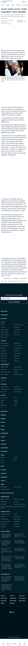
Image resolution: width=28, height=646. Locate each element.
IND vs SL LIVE (4, 337)
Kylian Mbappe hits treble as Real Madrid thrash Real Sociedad (19, 541)
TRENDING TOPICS (5, 511)
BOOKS (2, 466)
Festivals (16, 400)
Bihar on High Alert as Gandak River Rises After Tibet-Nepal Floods (20, 549)
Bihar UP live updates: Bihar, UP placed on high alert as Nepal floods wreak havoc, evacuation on (6, 579)
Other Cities (16, 360)
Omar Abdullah (16, 278)
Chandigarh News (11, 281)
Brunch (15, 397)
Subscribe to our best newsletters (14, 295)
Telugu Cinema (17, 519)
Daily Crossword (17, 486)
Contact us (12, 595)
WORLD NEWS (4, 315)
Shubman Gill (17, 327)
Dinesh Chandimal (5, 334)
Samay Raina (3, 504)
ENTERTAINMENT (5, 364)
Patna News (3, 358)
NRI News (3, 526)
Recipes (15, 402)
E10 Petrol (16, 501)
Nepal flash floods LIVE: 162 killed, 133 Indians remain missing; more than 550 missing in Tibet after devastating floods (6, 587)
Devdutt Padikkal (4, 329)
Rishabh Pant (17, 332)
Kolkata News (4, 353)
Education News (17, 391)
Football (16, 457)
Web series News (4, 374)
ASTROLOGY (4, 378)
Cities (6, 281)
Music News (3, 369)
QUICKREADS (4, 477)
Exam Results (4, 391)
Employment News (18, 389)
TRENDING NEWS (5, 496)
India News (18, 5)
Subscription (3, 600)
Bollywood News (4, 367)
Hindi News (16, 524)
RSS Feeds (12, 603)
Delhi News (3, 348)
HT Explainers (17, 526)
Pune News (16, 358)
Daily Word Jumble (5, 489)
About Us (3, 595)
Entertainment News (5, 521)
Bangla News (17, 521)
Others (2, 462)
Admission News (4, 386)
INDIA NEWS (4, 318)
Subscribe (24, 1)
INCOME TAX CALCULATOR (7, 493)
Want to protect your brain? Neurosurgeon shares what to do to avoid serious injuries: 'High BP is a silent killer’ (6, 566)
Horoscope (3, 380)
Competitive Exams (5, 389)
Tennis (15, 460)
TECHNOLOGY (4, 451)
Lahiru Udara (17, 334)
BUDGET (3, 429)
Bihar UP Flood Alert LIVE (19, 506)
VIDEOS (2, 426)
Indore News (3, 350)
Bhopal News (17, 343)
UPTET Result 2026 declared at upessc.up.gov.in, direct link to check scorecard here (6, 551)
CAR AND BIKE (4, 447)
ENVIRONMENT (4, 433)
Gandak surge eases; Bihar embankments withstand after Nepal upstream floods (6, 535)
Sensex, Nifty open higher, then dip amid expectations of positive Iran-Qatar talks (20, 566)
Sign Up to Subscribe (14, 302)
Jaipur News (16, 350)
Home (2, 5)
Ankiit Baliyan (4, 501)
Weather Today (13, 598)
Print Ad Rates (13, 600)
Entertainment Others (19, 374)
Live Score (3, 327)
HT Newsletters (22, 598)
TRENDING (3, 415)
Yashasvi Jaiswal (4, 332)
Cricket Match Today (18, 324)
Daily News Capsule (5, 298)
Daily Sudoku (4, 486)
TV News (16, 372)
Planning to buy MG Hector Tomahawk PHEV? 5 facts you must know (20, 535)
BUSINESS (3, 418)
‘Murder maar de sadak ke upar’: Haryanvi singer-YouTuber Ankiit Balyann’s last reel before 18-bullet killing (6, 558)
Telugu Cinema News (5, 372)
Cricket (12, 5)
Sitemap (2, 603)
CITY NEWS (3, 340)
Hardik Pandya (17, 329)
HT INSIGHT (3, 469)
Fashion (2, 400)
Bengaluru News (4, 343)
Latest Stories (5, 531)
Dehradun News (17, 345)
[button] (2, 2)
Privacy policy (4, 598)
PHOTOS (3, 422)
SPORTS (3, 455)
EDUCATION (4, 384)
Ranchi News (4, 360)
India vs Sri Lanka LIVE (19, 499)
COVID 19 (3, 480)
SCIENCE (3, 436)
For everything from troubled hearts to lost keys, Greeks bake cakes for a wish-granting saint (6, 543)
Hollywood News (18, 367)
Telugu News (3, 524)
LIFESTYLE (3, 395)
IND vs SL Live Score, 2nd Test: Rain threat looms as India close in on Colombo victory (20, 578)
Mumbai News (4, 355)
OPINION (3, 440)
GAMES (2, 484)
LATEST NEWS (4, 311)
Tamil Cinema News (18, 369)
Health (2, 402)
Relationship (3, 405)
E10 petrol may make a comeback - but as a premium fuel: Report (20, 557)
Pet (1, 407)
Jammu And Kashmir (7, 278)
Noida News (16, 355)
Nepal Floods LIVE (5, 499)
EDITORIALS (3, 444)
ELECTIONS (3, 473)
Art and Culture (4, 397)
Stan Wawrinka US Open (19, 504)
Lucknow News (17, 353)
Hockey (2, 460)
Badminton (3, 457)
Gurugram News (17, 348)
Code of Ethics (22, 600)
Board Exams (17, 386)
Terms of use (22, 595)
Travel (15, 405)
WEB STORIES (4, 411)
